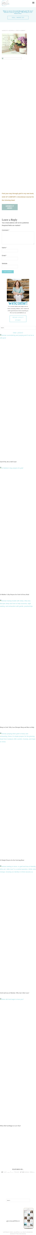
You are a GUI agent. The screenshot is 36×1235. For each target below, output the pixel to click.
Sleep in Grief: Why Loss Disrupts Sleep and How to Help (17, 727)
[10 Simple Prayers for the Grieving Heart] (18, 742)
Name (4, 247)
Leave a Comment (20, 30)
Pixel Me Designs (21, 1233)
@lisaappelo (13, 1221)
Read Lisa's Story (18, 319)
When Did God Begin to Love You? (10, 1126)
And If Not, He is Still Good (8, 462)
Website (4, 263)
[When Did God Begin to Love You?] (18, 999)
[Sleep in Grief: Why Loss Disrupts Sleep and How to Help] (18, 606)
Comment (5, 230)
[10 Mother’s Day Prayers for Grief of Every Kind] (18, 468)
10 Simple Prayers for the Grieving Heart (12, 860)
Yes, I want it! (18, 17)
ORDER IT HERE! (10, 207)
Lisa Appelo (5, 1)
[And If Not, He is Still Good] (18, 338)
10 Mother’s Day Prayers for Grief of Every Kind (14, 594)
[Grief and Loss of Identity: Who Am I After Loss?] (18, 872)
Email (4, 255)
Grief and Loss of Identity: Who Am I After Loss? (14, 993)
